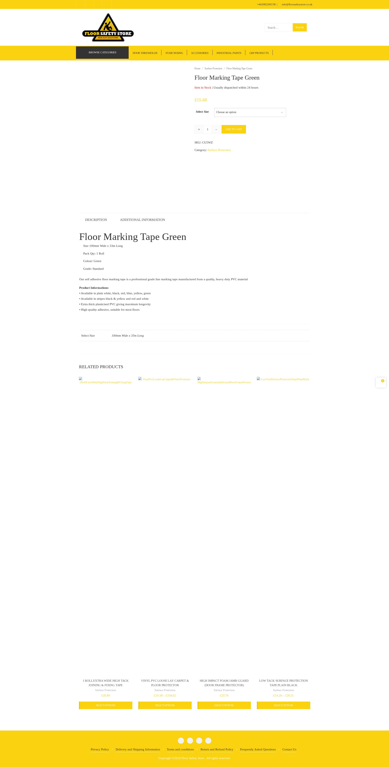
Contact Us (289, 749)
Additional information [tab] (142, 220)
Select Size (202, 111)
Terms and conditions (180, 749)
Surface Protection (213, 68)
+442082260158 (266, 4)
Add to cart (234, 129)
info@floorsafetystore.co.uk (296, 4)
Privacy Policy (100, 749)
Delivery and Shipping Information (138, 749)
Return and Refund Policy (217, 749)
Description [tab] (96, 220)
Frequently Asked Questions (258, 749)
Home (197, 68)
